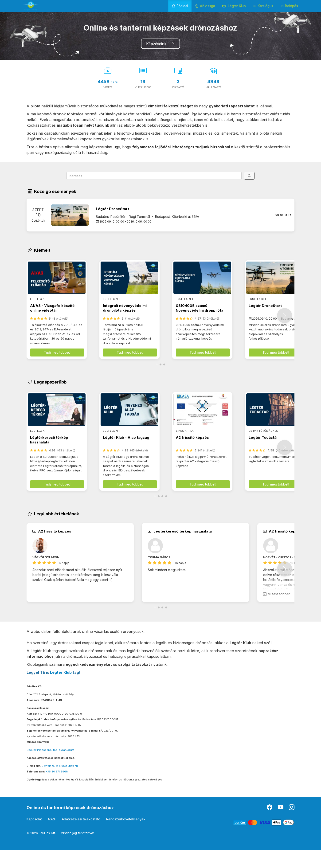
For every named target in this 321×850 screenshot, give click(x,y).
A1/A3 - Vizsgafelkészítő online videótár (52, 308)
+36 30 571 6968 (57, 771)
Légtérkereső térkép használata (49, 439)
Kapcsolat (34, 819)
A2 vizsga (207, 6)
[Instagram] (291, 808)
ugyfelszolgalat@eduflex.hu (60, 766)
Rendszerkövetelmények (125, 819)
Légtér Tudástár (263, 437)
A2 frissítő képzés (192, 437)
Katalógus (265, 6)
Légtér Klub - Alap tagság (126, 437)
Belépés (291, 6)
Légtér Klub (236, 6)
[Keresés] (249, 176)
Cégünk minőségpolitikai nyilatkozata (50, 750)
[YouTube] (281, 808)
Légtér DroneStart (112, 209)
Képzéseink (158, 43)
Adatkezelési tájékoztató (81, 819)
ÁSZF (52, 819)
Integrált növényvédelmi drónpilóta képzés (125, 308)
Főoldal (182, 6)
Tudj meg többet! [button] (57, 352)
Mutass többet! (279, 594)
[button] (284, 315)
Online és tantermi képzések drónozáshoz (70, 807)
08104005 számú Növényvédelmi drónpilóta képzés (199, 310)
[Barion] (264, 822)
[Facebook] (270, 808)
